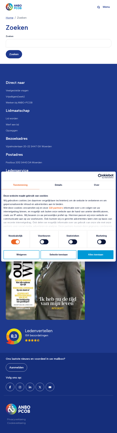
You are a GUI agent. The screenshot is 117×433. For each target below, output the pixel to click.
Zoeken (9, 36)
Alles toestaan (95, 254)
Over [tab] (96, 185)
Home (9, 17)
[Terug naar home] (14, 7)
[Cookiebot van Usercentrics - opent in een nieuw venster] (100, 176)
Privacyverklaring (16, 419)
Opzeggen (12, 130)
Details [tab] (58, 185)
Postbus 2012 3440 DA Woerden (24, 162)
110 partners (56, 207)
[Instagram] (20, 387)
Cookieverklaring (16, 423)
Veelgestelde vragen (17, 90)
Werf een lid (12, 124)
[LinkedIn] (30, 387)
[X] (40, 387)
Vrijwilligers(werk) (15, 96)
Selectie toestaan (59, 254)
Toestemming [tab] (20, 185)
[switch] (44, 241)
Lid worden (12, 118)
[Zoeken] (98, 7)
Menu (106, 7)
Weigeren (21, 254)
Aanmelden (16, 367)
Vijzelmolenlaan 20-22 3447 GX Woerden (29, 146)
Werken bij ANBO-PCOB (19, 102)
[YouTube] (50, 387)
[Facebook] (10, 387)
